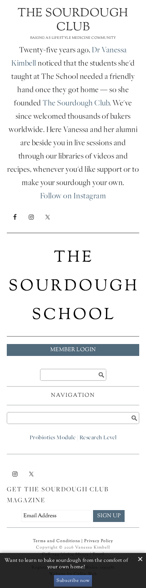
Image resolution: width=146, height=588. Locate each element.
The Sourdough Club (73, 20)
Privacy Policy (98, 541)
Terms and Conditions (56, 541)
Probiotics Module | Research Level (73, 438)
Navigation (73, 395)
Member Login (73, 350)
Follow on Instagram (73, 197)
